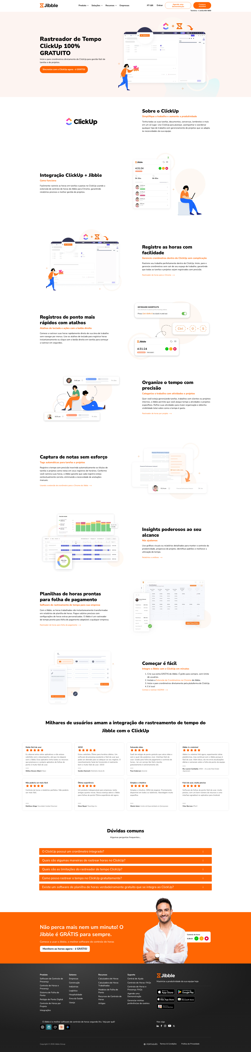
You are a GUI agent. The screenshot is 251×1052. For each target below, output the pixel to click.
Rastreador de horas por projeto (155, 413)
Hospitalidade (75, 994)
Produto (82, 5)
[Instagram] (165, 1026)
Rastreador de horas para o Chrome (156, 275)
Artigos (101, 1003)
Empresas (124, 5)
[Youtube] (169, 1026)
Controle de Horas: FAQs (139, 982)
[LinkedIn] (158, 1026)
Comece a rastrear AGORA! (153, 690)
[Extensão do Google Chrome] (166, 1006)
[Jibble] (49, 5)
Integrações (45, 1010)
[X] (174, 1026)
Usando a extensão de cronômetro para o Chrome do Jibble (64, 485)
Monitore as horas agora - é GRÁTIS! (65, 949)
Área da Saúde (76, 998)
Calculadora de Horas (108, 978)
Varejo (72, 1002)
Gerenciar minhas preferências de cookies (138, 1002)
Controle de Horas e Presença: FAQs (136, 988)
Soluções (96, 5)
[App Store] (166, 991)
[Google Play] (186, 991)
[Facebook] (161, 1026)
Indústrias (73, 986)
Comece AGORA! (202, 5)
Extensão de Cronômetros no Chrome (173, 680)
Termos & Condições (168, 1044)
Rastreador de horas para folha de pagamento (58, 625)
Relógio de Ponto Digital (51, 999)
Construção (74, 982)
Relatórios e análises (150, 557)
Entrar (160, 5)
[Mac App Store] (166, 999)
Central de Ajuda (135, 978)
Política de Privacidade (190, 1044)
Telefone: (200, 11)
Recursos (109, 5)
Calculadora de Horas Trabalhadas (108, 984)
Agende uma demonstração (178, 5)
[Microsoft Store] (186, 999)
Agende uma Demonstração (134, 995)
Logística (73, 990)
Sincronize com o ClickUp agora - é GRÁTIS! (64, 69)
